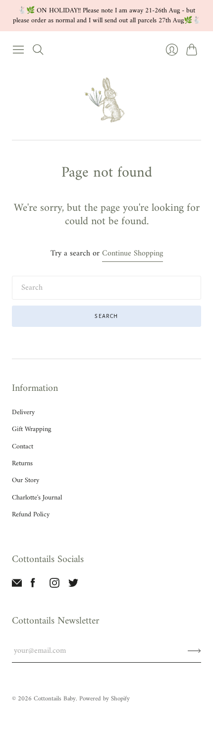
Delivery (23, 412)
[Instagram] (54, 586)
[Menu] (18, 49)
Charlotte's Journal (37, 498)
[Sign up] (194, 650)
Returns (22, 463)
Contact (22, 446)
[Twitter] (73, 586)
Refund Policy (31, 514)
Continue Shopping (132, 253)
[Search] (38, 49)
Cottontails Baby (55, 698)
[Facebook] (33, 586)
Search (106, 316)
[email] (17, 586)
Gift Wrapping (31, 429)
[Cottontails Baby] (106, 99)
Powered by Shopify (104, 698)
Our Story (25, 480)
